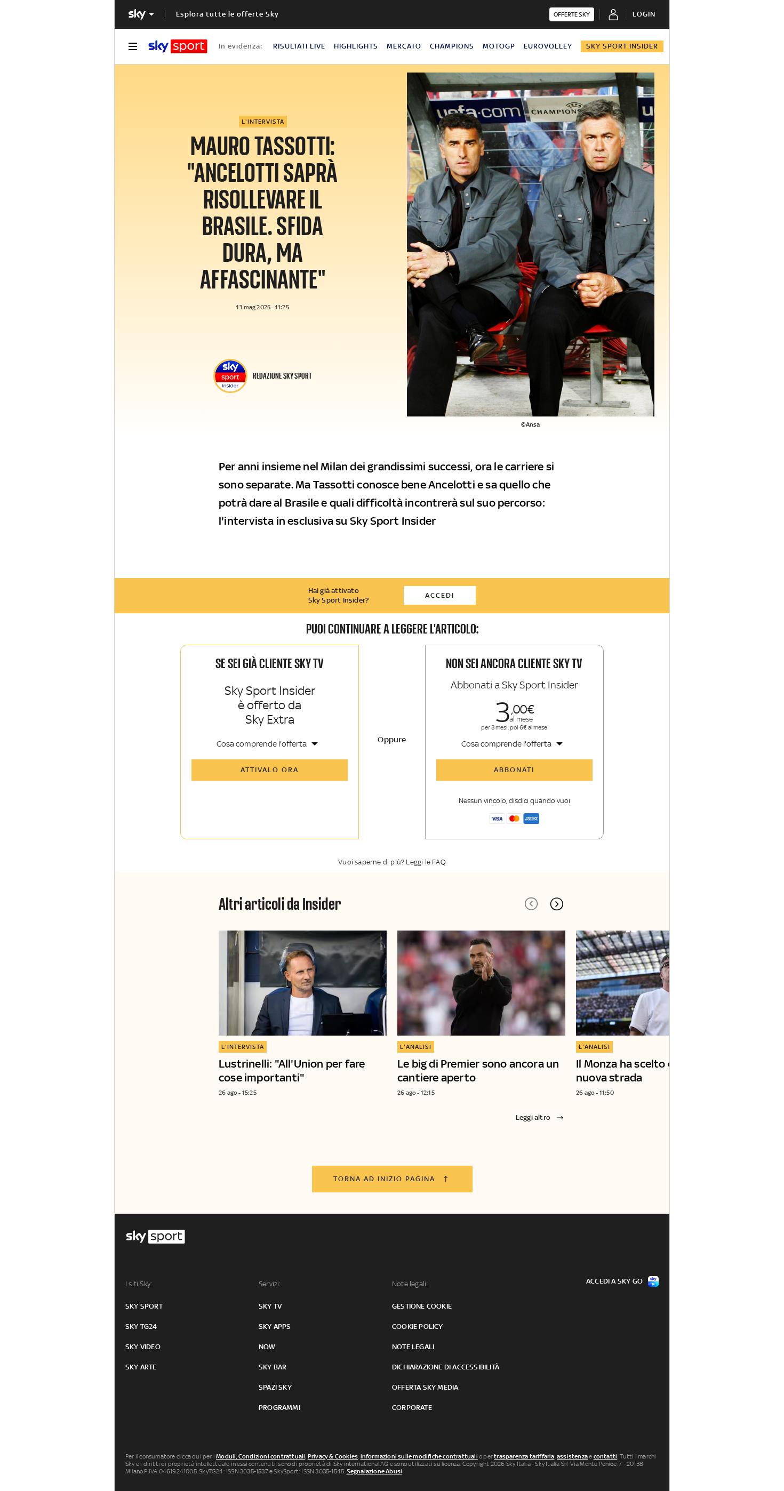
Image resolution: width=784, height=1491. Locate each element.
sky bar (272, 1367)
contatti (606, 1456)
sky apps (275, 1326)
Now (267, 1347)
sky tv (270, 1306)
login (644, 14)
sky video (143, 1347)
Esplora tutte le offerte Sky (227, 14)
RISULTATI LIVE (299, 46)
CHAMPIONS (452, 46)
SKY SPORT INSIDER (622, 46)
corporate (412, 1408)
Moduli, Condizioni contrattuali (260, 1456)
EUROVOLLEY (548, 46)
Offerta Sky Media (425, 1387)
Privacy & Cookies (333, 1456)
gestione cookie (422, 1306)
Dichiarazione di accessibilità (445, 1367)
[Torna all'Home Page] (178, 46)
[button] (556, 903)
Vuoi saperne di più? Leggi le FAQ (392, 862)
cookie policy (417, 1326)
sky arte (141, 1367)
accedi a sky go (614, 1281)
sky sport (144, 1306)
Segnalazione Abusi (375, 1471)
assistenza (572, 1456)
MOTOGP (499, 46)
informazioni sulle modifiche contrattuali (419, 1456)
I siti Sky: (138, 1284)
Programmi (279, 1408)
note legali (413, 1347)
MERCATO (404, 46)
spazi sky (275, 1387)
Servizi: (270, 1284)
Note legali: (410, 1284)
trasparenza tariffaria (524, 1456)
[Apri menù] (133, 46)
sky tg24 (141, 1326)
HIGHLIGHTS (356, 46)
